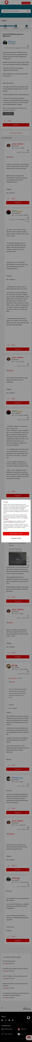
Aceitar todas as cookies (16, 533)
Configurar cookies (16, 538)
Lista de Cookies (8, 521)
